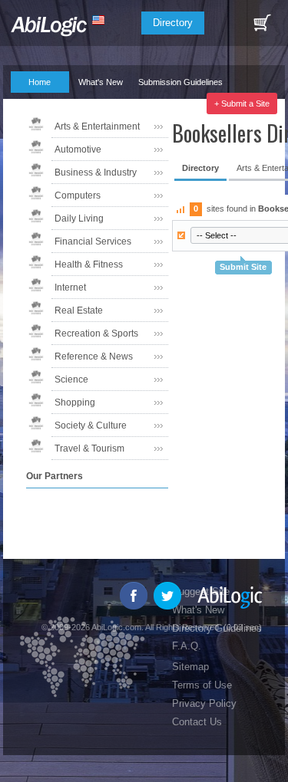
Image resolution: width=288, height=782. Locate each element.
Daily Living (79, 218)
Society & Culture (91, 425)
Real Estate (79, 310)
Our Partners (94, 103)
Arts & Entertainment (97, 126)
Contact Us (197, 722)
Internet (70, 287)
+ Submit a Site (242, 103)
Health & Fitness (89, 264)
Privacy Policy (204, 703)
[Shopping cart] (262, 23)
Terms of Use (202, 685)
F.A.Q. (32, 103)
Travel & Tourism (89, 448)
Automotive (78, 149)
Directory (173, 22)
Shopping (75, 402)
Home (39, 82)
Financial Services (93, 241)
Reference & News (94, 356)
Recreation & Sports (96, 333)
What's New (100, 82)
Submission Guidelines (180, 82)
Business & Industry (96, 172)
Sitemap (190, 666)
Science (71, 379)
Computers (78, 195)
